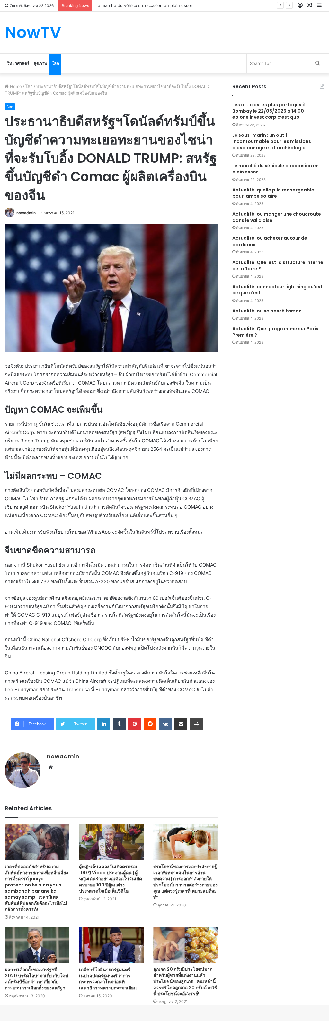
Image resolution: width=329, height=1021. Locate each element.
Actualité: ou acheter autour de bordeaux (269, 241)
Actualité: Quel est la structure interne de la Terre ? (277, 265)
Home (15, 86)
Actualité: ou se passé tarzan (267, 311)
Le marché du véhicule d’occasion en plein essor (275, 168)
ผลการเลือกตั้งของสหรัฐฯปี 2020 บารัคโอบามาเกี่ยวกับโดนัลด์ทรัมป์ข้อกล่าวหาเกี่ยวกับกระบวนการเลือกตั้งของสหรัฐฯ (36, 978)
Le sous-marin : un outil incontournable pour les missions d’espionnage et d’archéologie (271, 141)
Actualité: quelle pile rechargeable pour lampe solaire (273, 193)
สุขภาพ (40, 63)
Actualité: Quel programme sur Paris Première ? (275, 331)
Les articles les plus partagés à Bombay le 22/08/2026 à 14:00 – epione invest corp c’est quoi (270, 110)
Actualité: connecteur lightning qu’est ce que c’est (277, 289)
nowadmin (26, 212)
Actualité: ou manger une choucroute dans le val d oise (276, 217)
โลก (55, 63)
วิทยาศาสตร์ (18, 63)
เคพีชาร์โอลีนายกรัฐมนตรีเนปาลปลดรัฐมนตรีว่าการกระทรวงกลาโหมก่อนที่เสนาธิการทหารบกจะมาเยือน (108, 978)
